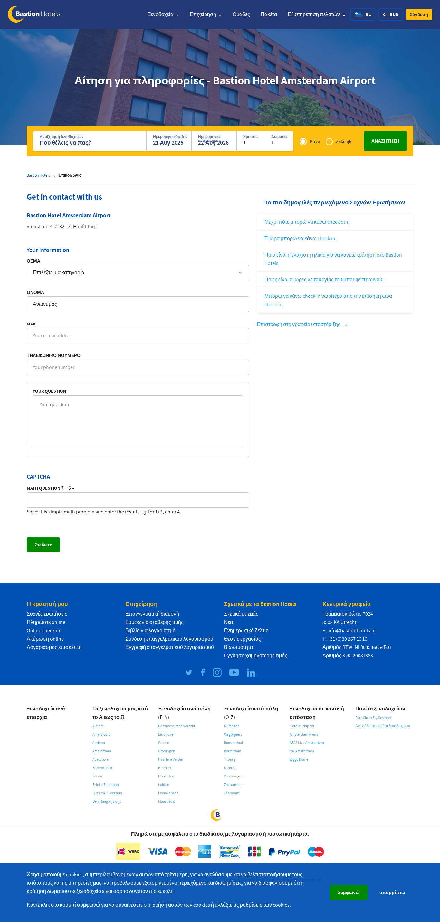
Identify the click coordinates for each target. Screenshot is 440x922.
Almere (98, 726)
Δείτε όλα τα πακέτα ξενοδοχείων (382, 726)
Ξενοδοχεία (161, 14)
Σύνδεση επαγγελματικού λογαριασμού (169, 639)
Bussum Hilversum (107, 793)
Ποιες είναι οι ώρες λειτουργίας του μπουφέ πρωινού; (324, 279)
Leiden (163, 784)
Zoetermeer (233, 784)
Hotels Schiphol (302, 726)
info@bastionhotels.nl (351, 630)
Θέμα (33, 261)
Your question (49, 391)
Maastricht (166, 801)
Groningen (166, 751)
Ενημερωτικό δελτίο (246, 630)
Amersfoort (101, 734)
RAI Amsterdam (302, 751)
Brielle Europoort (105, 784)
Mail (31, 324)
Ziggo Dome (299, 759)
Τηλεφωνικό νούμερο (54, 355)
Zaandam (231, 793)
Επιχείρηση (203, 14)
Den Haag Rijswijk (106, 801)
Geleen (163, 743)
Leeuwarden (168, 793)
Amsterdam (101, 751)
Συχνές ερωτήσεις (47, 613)
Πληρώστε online (46, 622)
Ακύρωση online (45, 639)
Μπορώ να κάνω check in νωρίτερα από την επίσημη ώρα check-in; (328, 300)
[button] (419, 14)
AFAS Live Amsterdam (307, 743)
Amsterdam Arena (304, 734)
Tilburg (229, 759)
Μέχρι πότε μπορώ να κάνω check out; (306, 222)
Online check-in (43, 630)
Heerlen (164, 768)
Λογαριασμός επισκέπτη (54, 647)
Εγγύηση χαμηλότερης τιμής (255, 655)
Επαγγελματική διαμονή (152, 613)
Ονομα (35, 292)
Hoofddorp (167, 776)
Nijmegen (232, 726)
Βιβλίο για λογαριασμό (150, 630)
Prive (315, 141)
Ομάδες (241, 14)
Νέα (228, 622)
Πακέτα (269, 14)
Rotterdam (232, 751)
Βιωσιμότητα (238, 647)
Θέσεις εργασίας (242, 639)
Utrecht (230, 768)
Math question (43, 488)
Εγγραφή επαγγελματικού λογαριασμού (169, 647)
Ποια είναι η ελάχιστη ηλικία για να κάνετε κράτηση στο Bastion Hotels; (333, 259)
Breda (97, 776)
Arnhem (98, 743)
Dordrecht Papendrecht (176, 726)
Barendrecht (102, 768)
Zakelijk (343, 141)
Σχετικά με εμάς (241, 613)
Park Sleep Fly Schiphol (373, 717)
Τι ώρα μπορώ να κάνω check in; (300, 238)
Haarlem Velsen (170, 759)
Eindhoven (167, 734)
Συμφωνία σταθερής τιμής (154, 622)
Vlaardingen (234, 776)
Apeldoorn (100, 759)
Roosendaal (233, 743)
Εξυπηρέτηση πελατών (314, 14)
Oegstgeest (233, 734)
